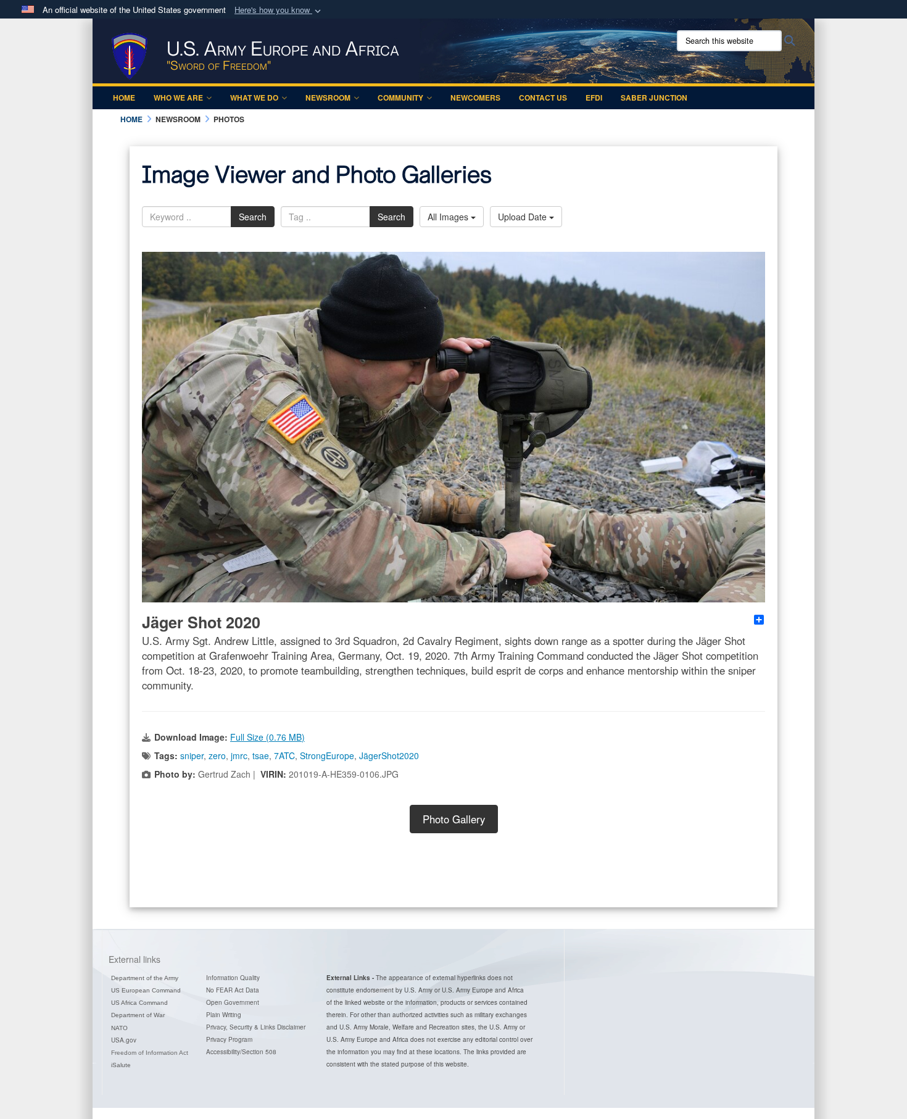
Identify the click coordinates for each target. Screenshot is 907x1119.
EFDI (594, 97)
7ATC (284, 755)
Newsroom (327, 97)
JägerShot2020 (389, 755)
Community (400, 97)
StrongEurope (327, 755)
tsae (260, 755)
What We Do (254, 97)
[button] (278, 10)
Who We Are (178, 97)
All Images (449, 216)
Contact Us (543, 97)
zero (217, 755)
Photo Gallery (454, 819)
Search (253, 216)
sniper (192, 755)
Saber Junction (654, 97)
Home (124, 97)
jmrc (239, 755)
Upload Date (523, 216)
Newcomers (475, 97)
